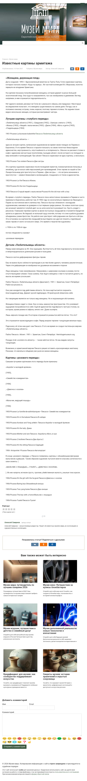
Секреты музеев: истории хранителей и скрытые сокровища (56, 676)
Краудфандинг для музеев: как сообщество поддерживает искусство (19, 676)
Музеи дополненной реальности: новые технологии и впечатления (60, 630)
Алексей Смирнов (12, 522)
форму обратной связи (40, 774)
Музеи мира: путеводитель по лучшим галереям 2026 (18, 586)
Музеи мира (40, 29)
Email (31, 704)
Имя (4, 704)
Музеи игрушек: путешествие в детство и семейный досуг (19, 629)
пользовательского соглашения (67, 772)
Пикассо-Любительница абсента (49, 134)
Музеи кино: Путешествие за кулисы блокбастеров (58, 586)
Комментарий (8, 712)
